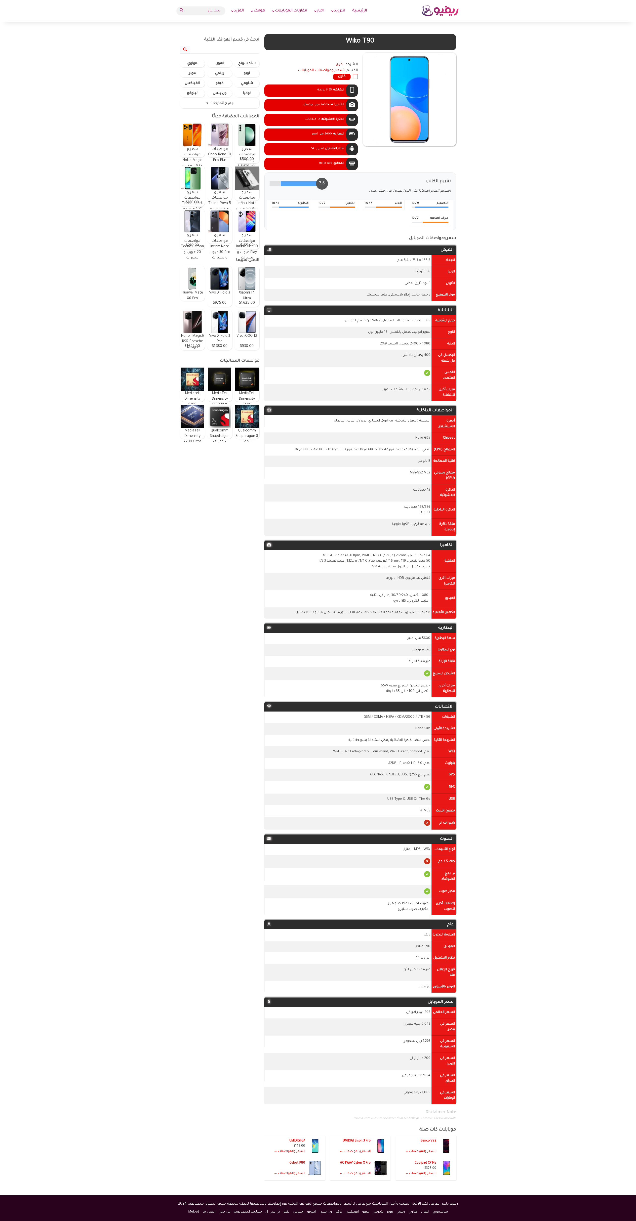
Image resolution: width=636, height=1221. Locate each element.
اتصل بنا (209, 1212)
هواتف (259, 11)
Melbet (193, 1212)
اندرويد (339, 11)
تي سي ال (272, 1212)
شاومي (247, 83)
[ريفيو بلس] (440, 11)
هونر (192, 74)
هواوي (192, 64)
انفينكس (192, 83)
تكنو (286, 1212)
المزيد (239, 11)
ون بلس (220, 93)
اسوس (298, 1212)
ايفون (219, 64)
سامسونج (247, 64)
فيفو (220, 83)
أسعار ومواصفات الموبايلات (321, 71)
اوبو (247, 74)
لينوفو (192, 93)
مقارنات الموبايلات (291, 11)
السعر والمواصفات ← (420, 1151)
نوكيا (247, 93)
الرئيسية (359, 11)
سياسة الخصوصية (248, 1212)
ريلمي (219, 74)
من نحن (225, 1212)
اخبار (320, 11)
